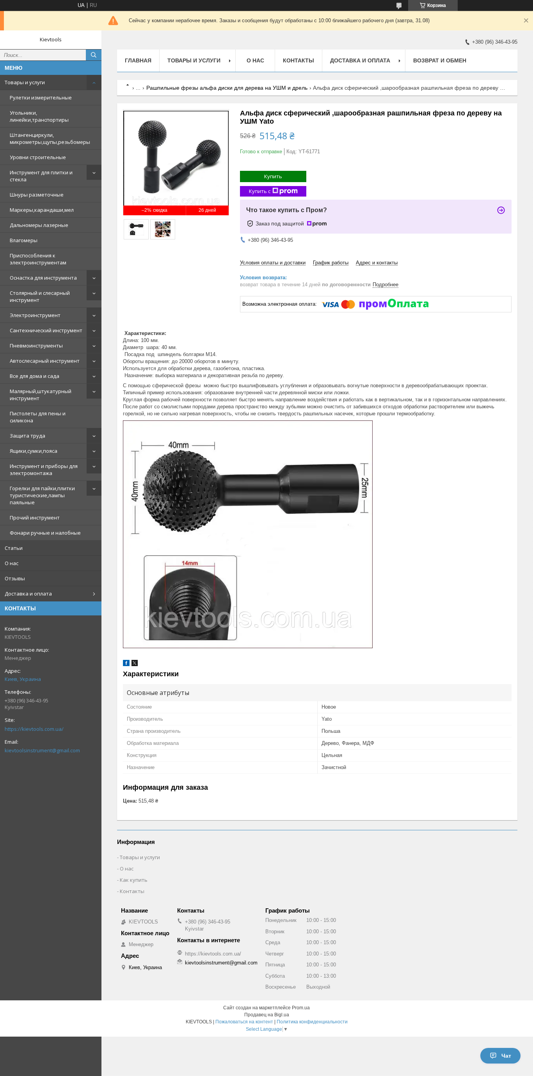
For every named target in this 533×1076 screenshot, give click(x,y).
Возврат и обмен (439, 60)
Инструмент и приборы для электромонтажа (44, 470)
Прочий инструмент (35, 517)
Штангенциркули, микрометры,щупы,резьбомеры (50, 138)
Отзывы (15, 578)
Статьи (14, 547)
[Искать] (93, 55)
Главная (138, 60)
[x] (134, 664)
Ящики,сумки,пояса (33, 450)
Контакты (298, 60)
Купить (273, 176)
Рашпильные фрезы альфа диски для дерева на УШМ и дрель (226, 88)
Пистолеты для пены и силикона (38, 417)
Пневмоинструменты (36, 345)
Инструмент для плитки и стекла (41, 176)
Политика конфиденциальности (312, 1022)
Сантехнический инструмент (46, 330)
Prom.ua (301, 1007)
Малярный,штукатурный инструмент (40, 395)
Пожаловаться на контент (244, 1022)
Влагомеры (23, 240)
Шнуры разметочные (37, 194)
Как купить (133, 879)
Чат (506, 1056)
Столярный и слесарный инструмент (40, 296)
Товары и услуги (25, 82)
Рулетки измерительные (41, 97)
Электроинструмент (35, 315)
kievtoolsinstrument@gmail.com (42, 750)
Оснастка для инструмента (43, 277)
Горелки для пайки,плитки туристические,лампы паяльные (42, 495)
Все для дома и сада (34, 375)
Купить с (259, 191)
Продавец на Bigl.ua (266, 1015)
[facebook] (126, 664)
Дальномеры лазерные (39, 225)
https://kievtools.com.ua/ (34, 728)
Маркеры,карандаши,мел (42, 209)
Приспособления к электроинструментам (38, 259)
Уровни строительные (38, 157)
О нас (11, 563)
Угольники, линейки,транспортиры (39, 116)
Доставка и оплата (28, 593)
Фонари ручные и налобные (45, 532)
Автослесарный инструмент (45, 360)
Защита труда (27, 435)
